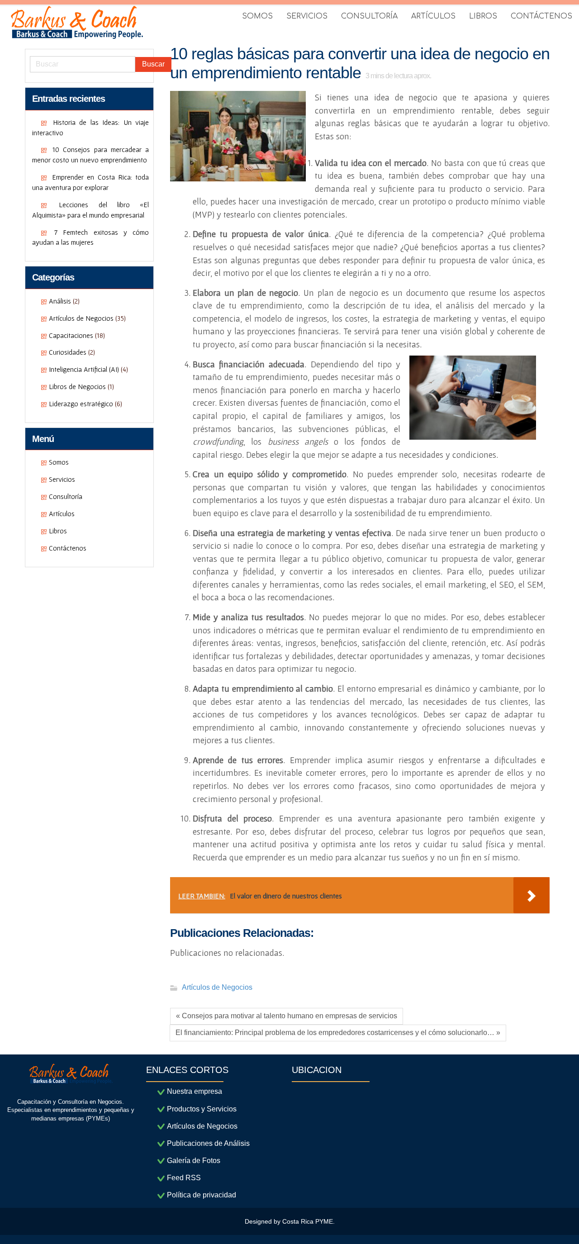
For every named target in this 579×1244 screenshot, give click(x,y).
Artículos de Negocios (81, 318)
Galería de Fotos (193, 1160)
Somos (59, 462)
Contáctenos (67, 548)
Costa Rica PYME (307, 1221)
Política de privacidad (201, 1195)
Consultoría (65, 496)
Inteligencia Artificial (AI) (84, 369)
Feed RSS (184, 1178)
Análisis (60, 301)
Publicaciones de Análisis (208, 1143)
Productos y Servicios (202, 1109)
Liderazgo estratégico (81, 403)
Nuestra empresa (194, 1091)
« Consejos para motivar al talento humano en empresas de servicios (286, 1016)
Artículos (62, 513)
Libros (58, 531)
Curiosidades (67, 352)
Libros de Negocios (77, 386)
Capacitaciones (71, 335)
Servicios (62, 479)
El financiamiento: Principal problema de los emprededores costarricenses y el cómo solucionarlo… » (338, 1032)
